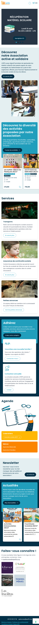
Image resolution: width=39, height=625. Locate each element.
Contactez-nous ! (12, 358)
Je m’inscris (30, 474)
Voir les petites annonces (13, 310)
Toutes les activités (11, 150)
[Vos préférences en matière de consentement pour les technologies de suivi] (36, 622)
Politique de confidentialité (20, 622)
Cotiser (9, 390)
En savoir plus (7, 76)
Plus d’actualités (10, 503)
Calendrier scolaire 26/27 (11, 437)
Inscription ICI (19, 38)
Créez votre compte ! (12, 335)
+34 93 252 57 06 (12, 619)
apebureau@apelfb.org (25, 619)
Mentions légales (6, 622)
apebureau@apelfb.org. (11, 559)
